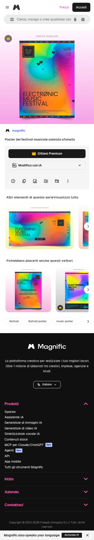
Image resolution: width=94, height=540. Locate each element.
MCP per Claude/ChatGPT (28, 445)
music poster (64, 321)
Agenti (13, 450)
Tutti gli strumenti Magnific (24, 467)
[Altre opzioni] (67, 181)
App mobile (13, 461)
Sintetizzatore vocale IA (22, 434)
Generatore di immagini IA (23, 423)
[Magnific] (47, 347)
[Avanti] (88, 226)
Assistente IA (14, 417)
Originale (30, 39)
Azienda (12, 491)
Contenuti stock (16, 439)
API (7, 456)
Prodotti (12, 403)
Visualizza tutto (66, 197)
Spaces (10, 412)
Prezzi (64, 7)
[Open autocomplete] (10, 19)
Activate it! (72, 535)
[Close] (87, 535)
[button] (47, 384)
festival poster (37, 321)
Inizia (9, 478)
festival (14, 321)
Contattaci (14, 504)
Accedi (81, 7)
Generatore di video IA (21, 428)
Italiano (47, 384)
